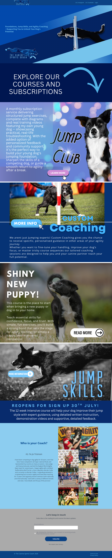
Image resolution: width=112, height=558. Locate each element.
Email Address (39, 524)
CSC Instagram (79, 2)
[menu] (86, 3)
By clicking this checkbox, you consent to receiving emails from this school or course (56, 533)
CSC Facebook (89, 2)
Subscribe (56, 539)
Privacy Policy (94, 555)
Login (96, 2)
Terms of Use (94, 553)
